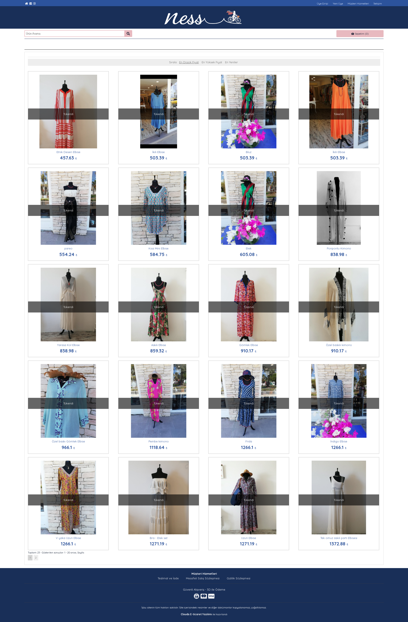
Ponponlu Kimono (339, 248)
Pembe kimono (159, 441)
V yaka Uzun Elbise (68, 538)
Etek (248, 248)
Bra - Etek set (158, 538)
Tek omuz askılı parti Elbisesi (338, 538)
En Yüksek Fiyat (212, 62)
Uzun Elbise (248, 538)
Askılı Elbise (158, 345)
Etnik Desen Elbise (68, 152)
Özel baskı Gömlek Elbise (68, 441)
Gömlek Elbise (248, 345)
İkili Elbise (158, 152)
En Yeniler (231, 62)
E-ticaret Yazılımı (201, 614)
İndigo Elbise (338, 441)
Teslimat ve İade (168, 578)
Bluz (248, 152)
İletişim (378, 3)
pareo (68, 248)
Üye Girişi (322, 3)
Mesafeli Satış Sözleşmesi (203, 578)
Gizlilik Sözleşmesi (238, 578)
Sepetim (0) (361, 33)
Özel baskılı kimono (339, 345)
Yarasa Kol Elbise (68, 345)
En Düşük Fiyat (189, 62)
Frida (248, 441)
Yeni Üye (338, 3)
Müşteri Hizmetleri (358, 3)
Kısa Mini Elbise (159, 248)
